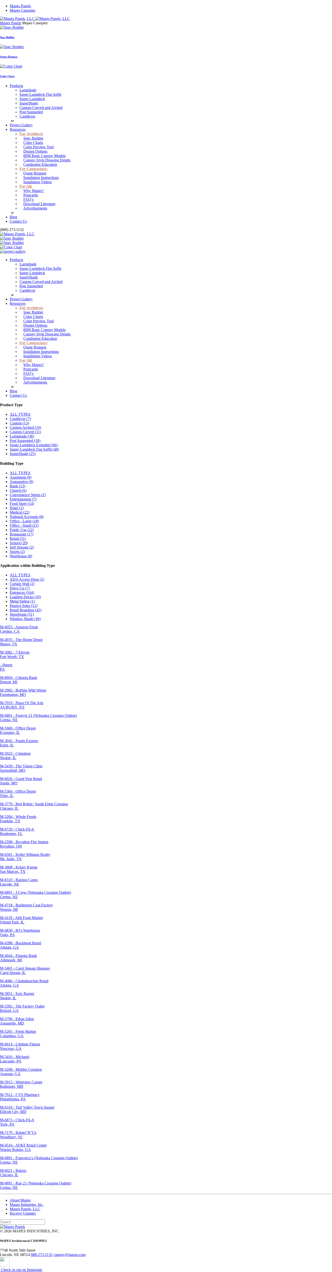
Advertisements (35, 208)
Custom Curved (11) (25, 432)
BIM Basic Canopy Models (44, 156)
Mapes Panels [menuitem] (20, 6)
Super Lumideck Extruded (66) (34, 445)
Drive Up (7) (20, 588)
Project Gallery (21, 125)
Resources (18, 129)
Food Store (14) (22, 503)
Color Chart (7, 76)
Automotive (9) (21, 482)
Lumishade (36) (22, 436)
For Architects (31, 134)
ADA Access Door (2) (27, 579)
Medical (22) (19, 512)
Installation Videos (37, 182)
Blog (13, 217)
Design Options (35, 151)
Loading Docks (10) (25, 597)
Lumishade (27, 90)
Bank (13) (17, 486)
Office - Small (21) (24, 525)
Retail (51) (18, 538)
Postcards (30, 195)
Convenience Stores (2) (28, 495)
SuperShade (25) (22, 454)
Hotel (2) (17, 508)
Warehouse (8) (21, 556)
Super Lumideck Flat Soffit (40, 94)
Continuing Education (40, 164)
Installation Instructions (41, 177)
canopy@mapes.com (69, 1255)
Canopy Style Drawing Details (46, 160)
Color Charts (33, 142)
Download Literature (39, 204)
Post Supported (31, 112)
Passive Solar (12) (23, 606)
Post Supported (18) (25, 441)
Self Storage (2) (22, 547)
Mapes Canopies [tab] (35, 23)
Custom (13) (19, 423)
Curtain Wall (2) (22, 584)
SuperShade (28, 103)
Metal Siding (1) (22, 601)
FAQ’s (28, 199)
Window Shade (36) (25, 619)
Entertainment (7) (23, 499)
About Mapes (20, 1200)
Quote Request (8, 56)
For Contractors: (33, 169)
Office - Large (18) (24, 521)
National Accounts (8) (27, 517)
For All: (25, 186)
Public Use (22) (22, 530)
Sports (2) (17, 552)
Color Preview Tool (38, 147)
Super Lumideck (32, 99)
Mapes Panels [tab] (10, 23)
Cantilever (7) (20, 419)
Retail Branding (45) (25, 610)
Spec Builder (7, 37)
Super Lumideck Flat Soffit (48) (34, 449)
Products (16, 86)
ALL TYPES (20, 414)
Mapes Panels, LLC (25, 1209)
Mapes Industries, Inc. (27, 1204)
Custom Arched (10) (25, 427)
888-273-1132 (41, 1255)
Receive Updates (23, 1213)
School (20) (19, 543)
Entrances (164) (22, 592)
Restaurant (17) (21, 534)
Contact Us (18, 221)
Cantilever (27, 116)
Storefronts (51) (22, 614)
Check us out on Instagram (21, 1270)
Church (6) (18, 490)
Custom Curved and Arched (40, 107)
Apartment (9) (20, 477)
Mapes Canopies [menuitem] (22, 10)
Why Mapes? (33, 191)
